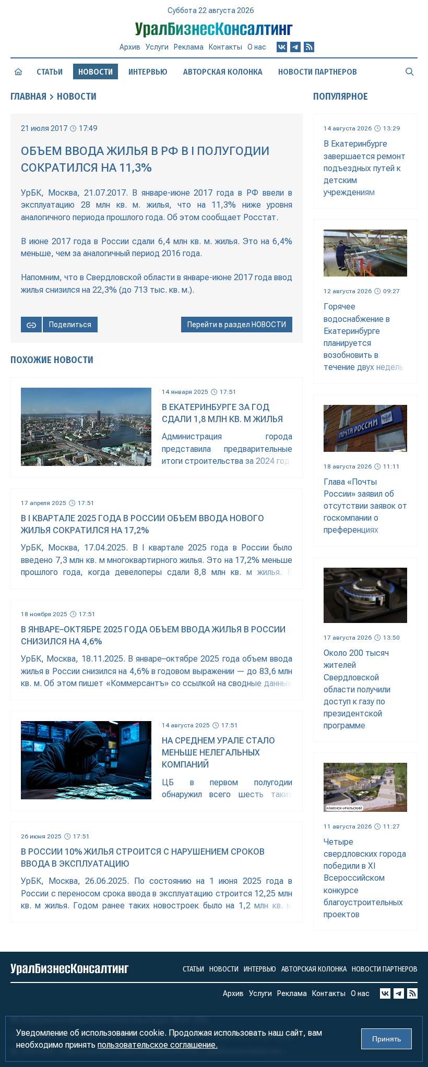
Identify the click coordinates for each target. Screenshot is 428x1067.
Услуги (157, 47)
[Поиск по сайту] (410, 71)
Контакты (225, 47)
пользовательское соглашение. (158, 1045)
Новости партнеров (317, 72)
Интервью (148, 72)
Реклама (189, 47)
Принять (386, 1039)
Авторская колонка (223, 72)
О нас (256, 47)
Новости (77, 96)
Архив (130, 47)
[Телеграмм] (295, 47)
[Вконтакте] (282, 47)
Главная (28, 96)
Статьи (50, 72)
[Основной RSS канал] (309, 47)
